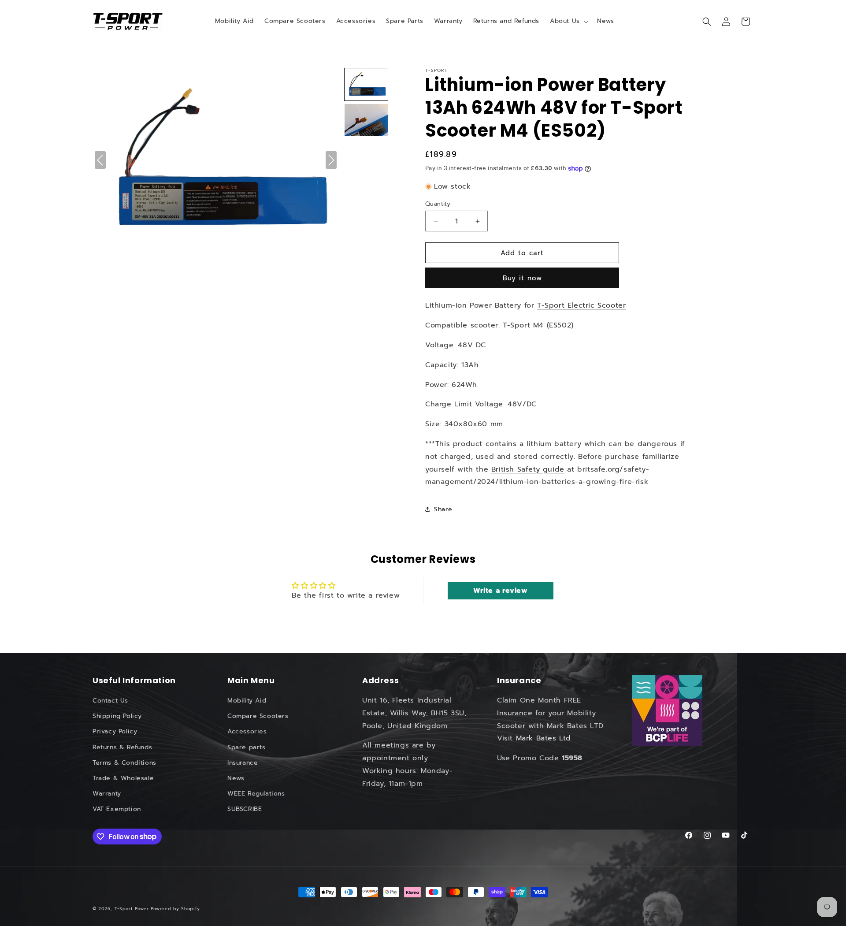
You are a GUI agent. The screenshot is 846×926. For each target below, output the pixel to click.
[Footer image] (667, 710)
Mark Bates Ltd (543, 738)
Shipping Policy (117, 716)
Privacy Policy (115, 731)
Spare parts (246, 747)
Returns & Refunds (122, 747)
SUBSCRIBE (244, 809)
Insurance (242, 762)
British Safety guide (527, 469)
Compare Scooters (258, 716)
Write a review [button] (500, 590)
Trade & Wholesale (123, 778)
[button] (568, 21)
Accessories (247, 731)
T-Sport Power (132, 908)
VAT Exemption (117, 809)
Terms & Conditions (124, 762)
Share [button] (443, 509)
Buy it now (522, 278)
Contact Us (110, 700)
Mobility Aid (246, 700)
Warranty (107, 793)
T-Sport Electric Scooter (581, 305)
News (235, 778)
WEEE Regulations (256, 793)
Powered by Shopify (175, 908)
